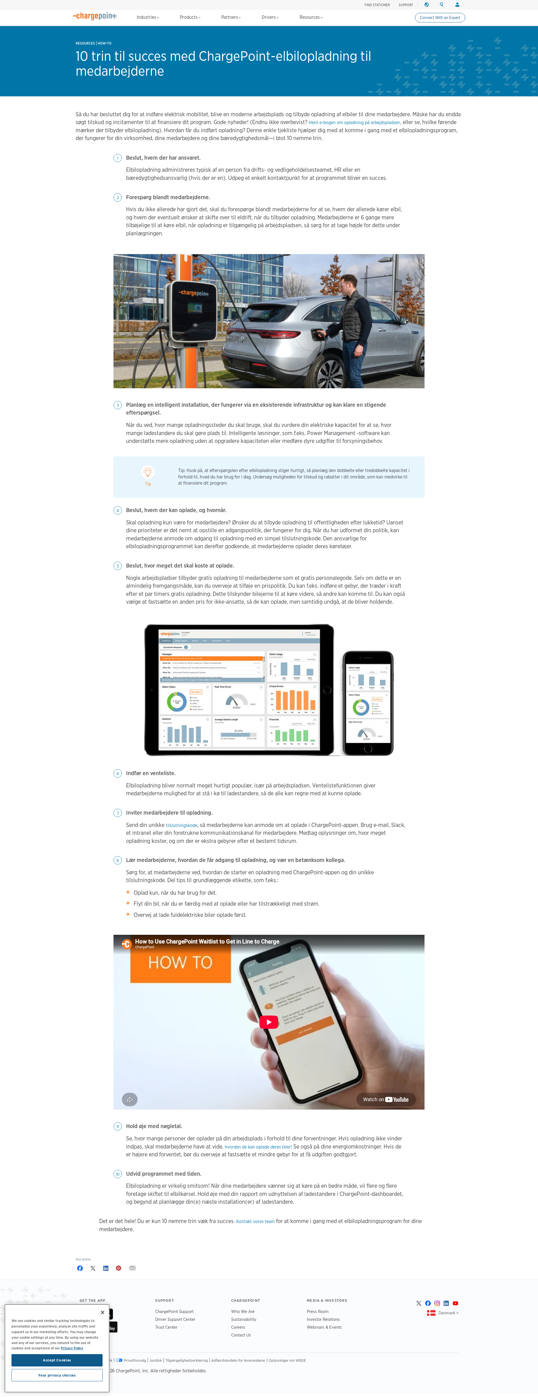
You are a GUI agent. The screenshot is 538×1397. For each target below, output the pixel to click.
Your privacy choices (57, 1375)
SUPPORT (406, 5)
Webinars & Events (324, 1327)
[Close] (102, 1312)
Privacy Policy (72, 1348)
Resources (310, 17)
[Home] (95, 16)
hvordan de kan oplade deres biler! (258, 1147)
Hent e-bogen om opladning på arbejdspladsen (354, 122)
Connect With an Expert (440, 17)
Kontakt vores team (255, 1221)
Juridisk (155, 1360)
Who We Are (243, 1311)
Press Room (318, 1311)
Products (189, 17)
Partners (230, 17)
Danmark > (448, 1312)
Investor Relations (323, 1319)
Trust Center (166, 1327)
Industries (147, 17)
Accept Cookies (57, 1360)
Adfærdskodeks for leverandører (238, 1360)
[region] (57, 1348)
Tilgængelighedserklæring (186, 1360)
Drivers (269, 17)
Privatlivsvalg (135, 1360)
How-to (105, 43)
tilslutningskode (181, 825)
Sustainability (243, 1319)
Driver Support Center (175, 1319)
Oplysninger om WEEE (287, 1360)
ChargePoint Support (174, 1311)
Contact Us (241, 1335)
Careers (238, 1327)
